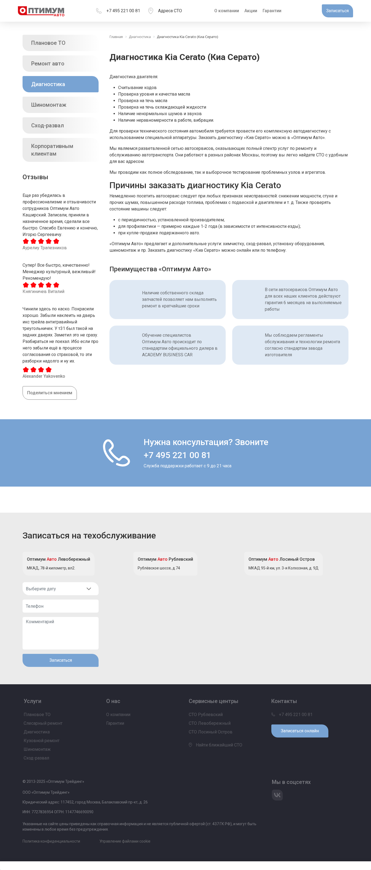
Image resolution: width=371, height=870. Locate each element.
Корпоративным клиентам (52, 150)
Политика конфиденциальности (51, 841)
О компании (226, 10)
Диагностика (48, 84)
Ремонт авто (47, 63)
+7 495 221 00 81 (123, 10)
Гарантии (272, 10)
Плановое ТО (48, 43)
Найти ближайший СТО (218, 745)
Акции (250, 10)
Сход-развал (47, 125)
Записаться (60, 660)
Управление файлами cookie (124, 841)
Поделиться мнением (49, 392)
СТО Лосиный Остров (210, 732)
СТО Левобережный (210, 723)
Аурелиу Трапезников (45, 247)
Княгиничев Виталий (43, 291)
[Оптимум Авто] (41, 10)
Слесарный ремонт (43, 723)
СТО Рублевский (206, 714)
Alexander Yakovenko (44, 376)
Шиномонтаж (48, 105)
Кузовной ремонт (41, 740)
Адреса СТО (170, 10)
